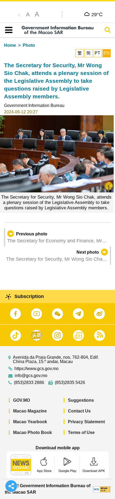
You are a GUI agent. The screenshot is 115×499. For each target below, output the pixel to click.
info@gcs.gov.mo (31, 376)
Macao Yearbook (30, 421)
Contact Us (79, 411)
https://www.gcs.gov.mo (36, 369)
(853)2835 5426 (70, 382)
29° (97, 14)
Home (10, 45)
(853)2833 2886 (29, 382)
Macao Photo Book (32, 432)
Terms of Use (81, 432)
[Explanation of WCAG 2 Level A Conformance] (101, 489)
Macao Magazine (30, 411)
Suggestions (81, 400)
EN (106, 53)
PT (97, 53)
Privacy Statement (86, 421)
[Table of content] (7, 30)
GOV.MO (21, 400)
